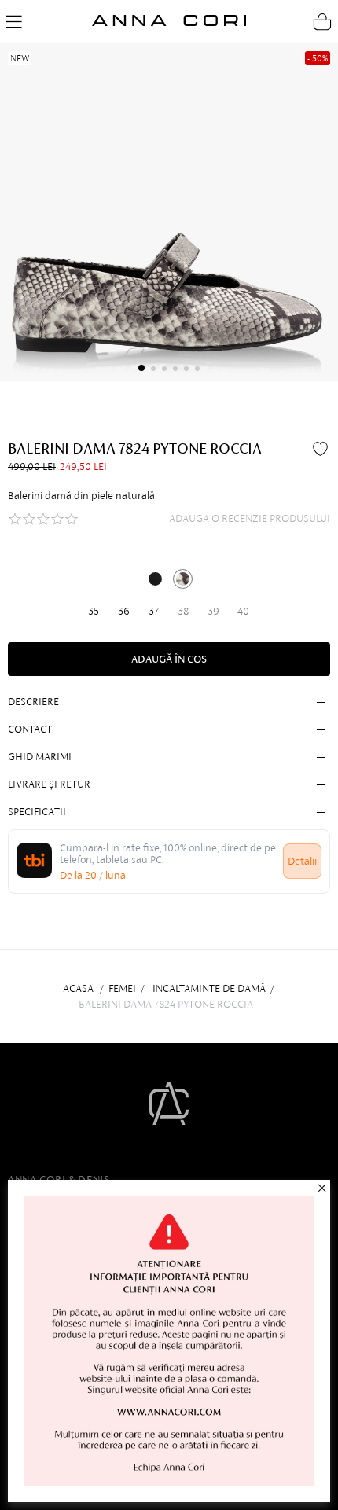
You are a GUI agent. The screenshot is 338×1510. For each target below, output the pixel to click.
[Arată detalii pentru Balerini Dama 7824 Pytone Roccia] (182, 579)
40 (243, 611)
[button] (141, 368)
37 (154, 611)
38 (183, 611)
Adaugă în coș (169, 659)
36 (124, 611)
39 (213, 611)
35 (93, 611)
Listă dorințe (322, 448)
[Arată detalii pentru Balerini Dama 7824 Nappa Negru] (155, 579)
